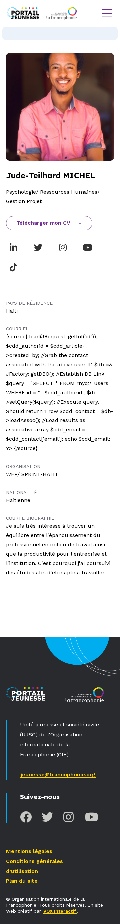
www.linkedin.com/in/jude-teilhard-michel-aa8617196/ (13, 247)
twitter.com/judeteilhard (38, 247)
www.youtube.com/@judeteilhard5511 (87, 247)
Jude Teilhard (13, 267)
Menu (106, 13)
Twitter (47, 817)
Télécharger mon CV (43, 223)
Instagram (69, 817)
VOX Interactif (59, 911)
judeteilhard (62, 247)
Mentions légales (29, 851)
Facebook (26, 817)
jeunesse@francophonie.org (58, 774)
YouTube (91, 817)
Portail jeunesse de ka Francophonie (23, 13)
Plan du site (22, 881)
